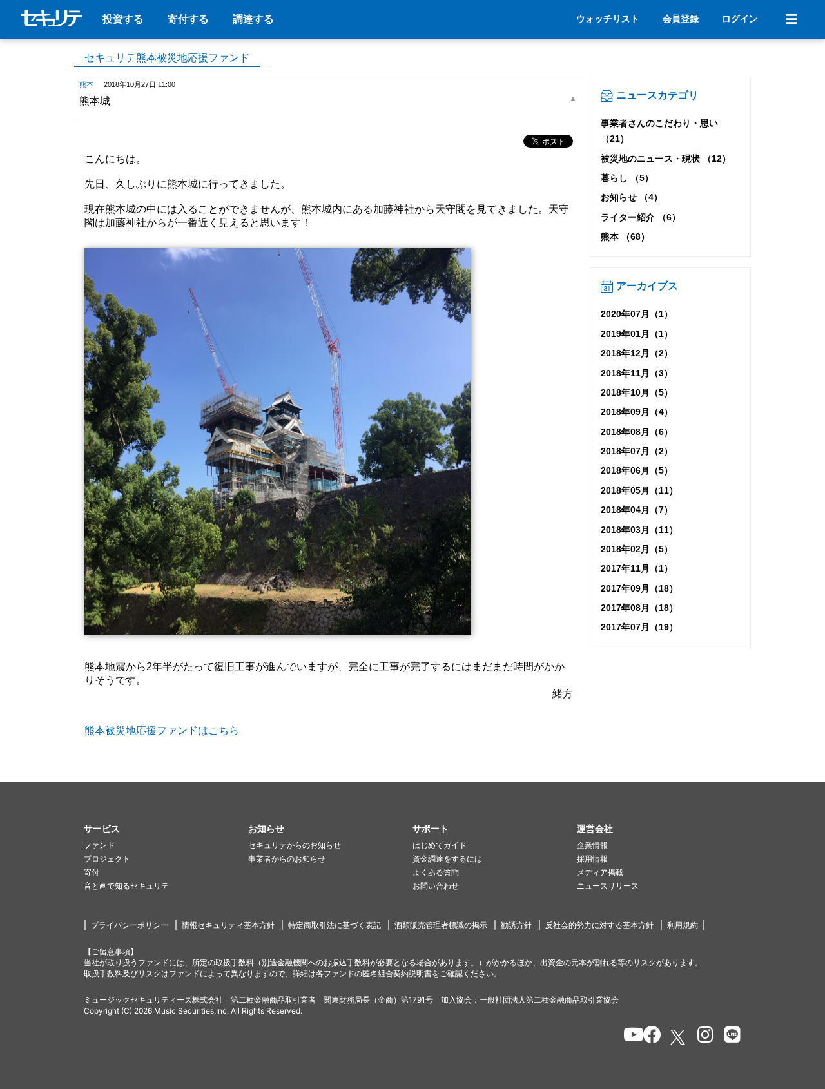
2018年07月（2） (637, 451)
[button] (166, 829)
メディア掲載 (600, 872)
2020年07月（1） (637, 314)
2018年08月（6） (637, 432)
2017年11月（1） (637, 568)
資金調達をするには (447, 858)
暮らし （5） (627, 178)
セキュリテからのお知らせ (294, 845)
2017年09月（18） (639, 588)
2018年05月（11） (639, 490)
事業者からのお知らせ (286, 858)
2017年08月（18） (639, 607)
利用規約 (682, 925)
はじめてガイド (439, 845)
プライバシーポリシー (129, 925)
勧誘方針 (516, 925)
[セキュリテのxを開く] (678, 1037)
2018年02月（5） (637, 549)
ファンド (99, 845)
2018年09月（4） (637, 412)
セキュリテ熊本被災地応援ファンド (166, 57)
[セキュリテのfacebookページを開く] (648, 1037)
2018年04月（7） (637, 510)
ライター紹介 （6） (641, 217)
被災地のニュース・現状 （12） (666, 158)
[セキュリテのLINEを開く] (729, 1037)
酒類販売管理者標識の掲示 (440, 925)
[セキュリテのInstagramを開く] (702, 1037)
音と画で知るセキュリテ (126, 886)
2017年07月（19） (639, 627)
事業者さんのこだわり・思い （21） (659, 131)
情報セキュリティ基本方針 (228, 925)
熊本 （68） (625, 236)
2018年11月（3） (637, 373)
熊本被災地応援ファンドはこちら (161, 730)
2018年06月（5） (637, 470)
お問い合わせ (435, 886)
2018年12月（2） (637, 353)
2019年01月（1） (637, 334)
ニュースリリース (608, 886)
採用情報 (592, 858)
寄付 (91, 872)
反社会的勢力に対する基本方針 (599, 925)
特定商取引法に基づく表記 (334, 925)
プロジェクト (107, 858)
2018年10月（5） (637, 392)
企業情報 (592, 845)
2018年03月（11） (639, 530)
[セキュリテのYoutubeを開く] (628, 1037)
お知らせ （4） (632, 197)
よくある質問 (435, 872)
